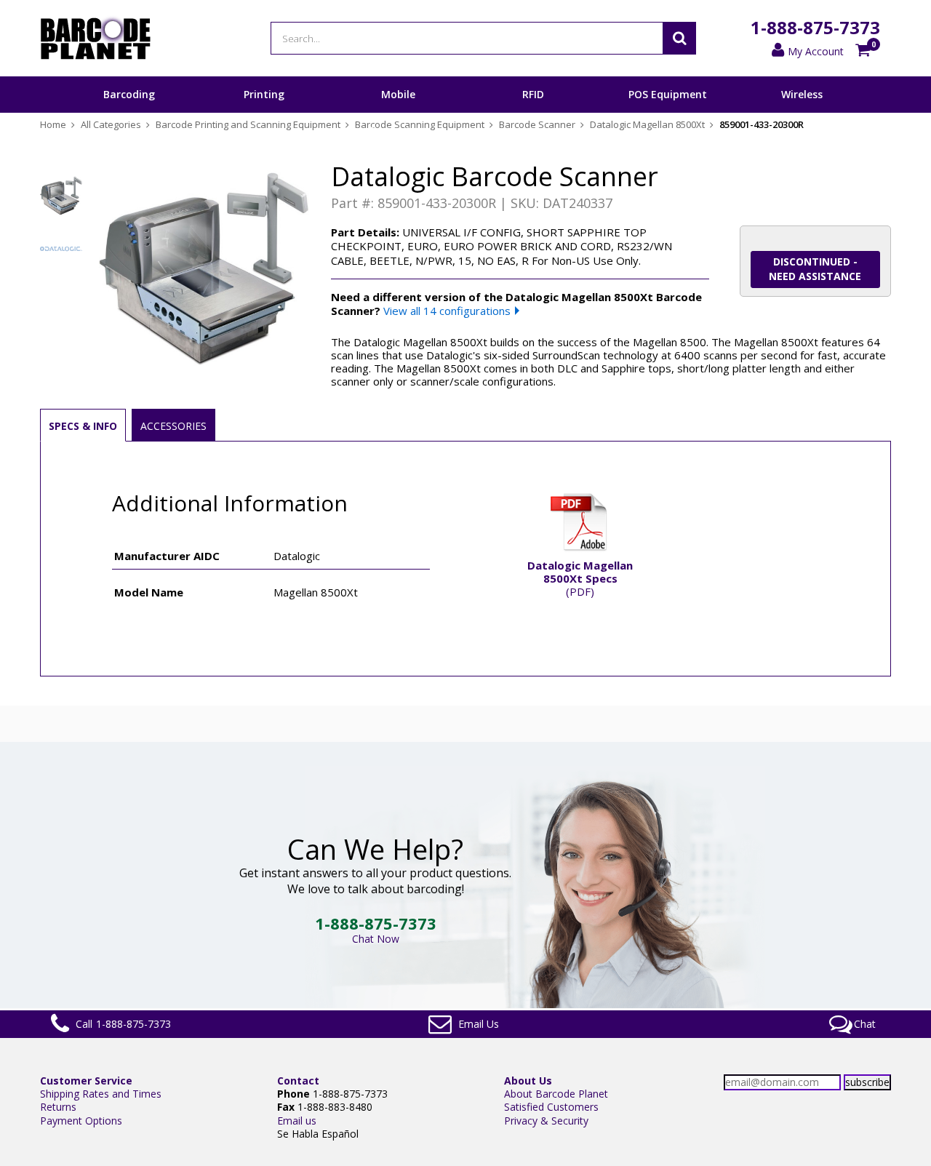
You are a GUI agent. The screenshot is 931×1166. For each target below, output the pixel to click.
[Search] (679, 38)
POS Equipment (667, 94)
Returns (58, 1107)
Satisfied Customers (551, 1107)
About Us (528, 1080)
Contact (298, 1080)
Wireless (802, 94)
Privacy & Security (546, 1120)
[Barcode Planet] (95, 38)
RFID (533, 94)
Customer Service (86, 1080)
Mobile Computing (398, 112)
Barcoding (129, 94)
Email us (296, 1120)
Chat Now (375, 939)
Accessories (173, 426)
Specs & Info (83, 426)
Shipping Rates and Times (100, 1094)
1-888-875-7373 (815, 27)
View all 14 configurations (447, 310)
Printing (264, 94)
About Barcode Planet (556, 1094)
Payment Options (81, 1120)
